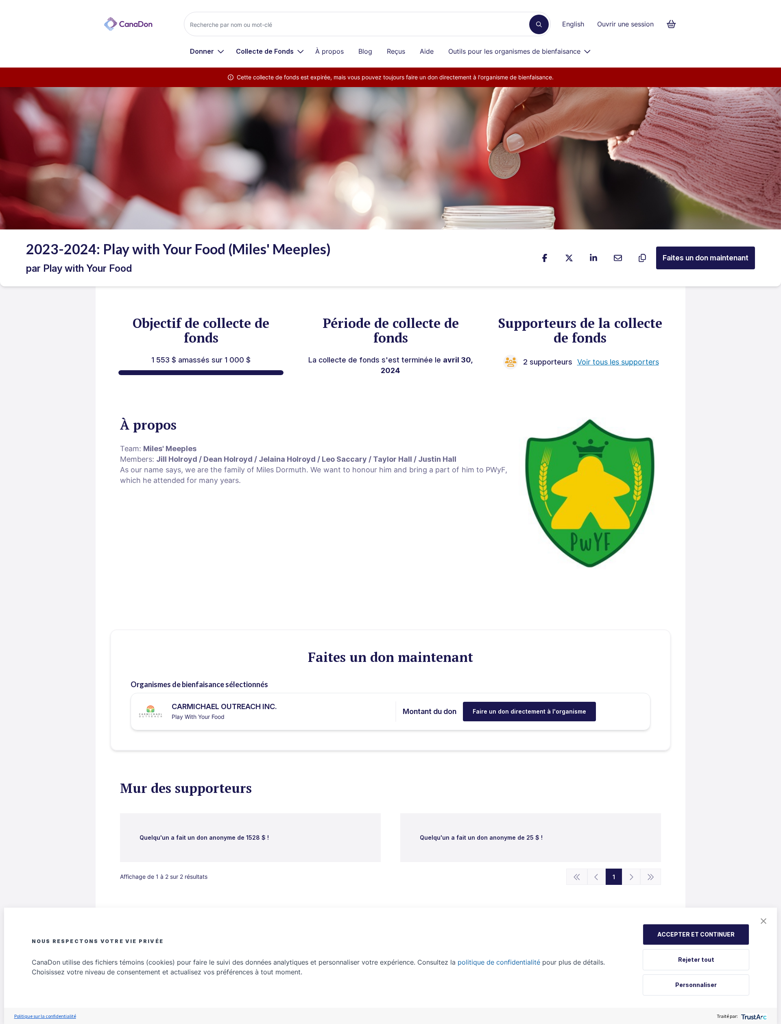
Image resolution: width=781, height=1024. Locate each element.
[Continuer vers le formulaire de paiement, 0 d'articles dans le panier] (674, 24)
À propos (329, 51)
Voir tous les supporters (618, 362)
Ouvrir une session (625, 24)
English (573, 24)
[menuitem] (207, 51)
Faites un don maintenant (705, 257)
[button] (763, 921)
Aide (427, 51)
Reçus (396, 51)
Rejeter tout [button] (696, 959)
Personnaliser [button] (696, 984)
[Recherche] (539, 24)
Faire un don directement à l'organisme (529, 711)
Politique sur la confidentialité (45, 1016)
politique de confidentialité (499, 962)
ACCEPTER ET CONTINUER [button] (696, 934)
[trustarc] (753, 1016)
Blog (365, 51)
